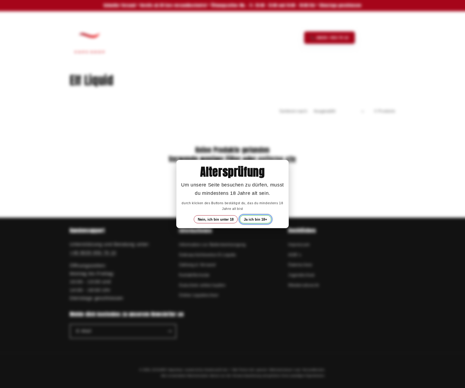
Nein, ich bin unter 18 (216, 219)
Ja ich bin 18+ (255, 219)
